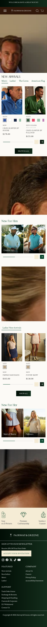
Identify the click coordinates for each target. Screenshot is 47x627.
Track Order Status (8, 591)
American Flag (38, 80)
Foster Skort (32, 375)
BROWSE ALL (23, 151)
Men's (4, 80)
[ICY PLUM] (43, 120)
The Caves (23, 80)
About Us (29, 571)
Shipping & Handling (9, 598)
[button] (42, 10)
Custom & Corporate (9, 601)
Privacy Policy (31, 577)
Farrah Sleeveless (11, 375)
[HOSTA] (28, 120)
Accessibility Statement (34, 581)
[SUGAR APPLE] (20, 120)
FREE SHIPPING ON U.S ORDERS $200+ (24, 2)
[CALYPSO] (33, 120)
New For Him (10, 221)
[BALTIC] (4, 120)
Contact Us (6, 607)
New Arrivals (6, 571)
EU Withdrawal (7, 604)
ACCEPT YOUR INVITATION (16, 553)
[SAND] (4, 367)
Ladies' (13, 80)
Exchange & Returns (9, 594)
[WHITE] (10, 120)
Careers (28, 574)
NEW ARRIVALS (11, 76)
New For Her (9, 405)
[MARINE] (15, 120)
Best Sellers (6, 574)
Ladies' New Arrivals (12, 327)
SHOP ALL (23, 393)
